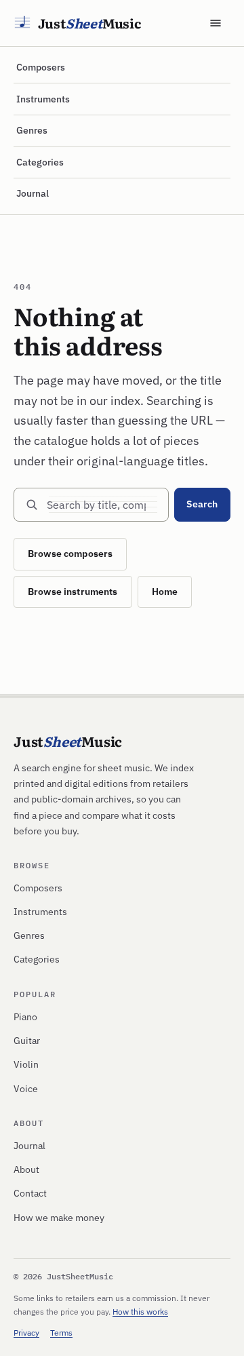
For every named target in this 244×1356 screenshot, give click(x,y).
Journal (32, 193)
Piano (25, 1017)
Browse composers (70, 553)
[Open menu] (215, 23)
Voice (26, 1089)
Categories (40, 162)
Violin (26, 1064)
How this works (140, 1311)
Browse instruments (73, 591)
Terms (61, 1333)
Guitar (27, 1040)
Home (165, 591)
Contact (30, 1193)
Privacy (26, 1333)
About (26, 1169)
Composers (40, 67)
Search (202, 504)
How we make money (59, 1218)
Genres (31, 130)
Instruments (43, 99)
